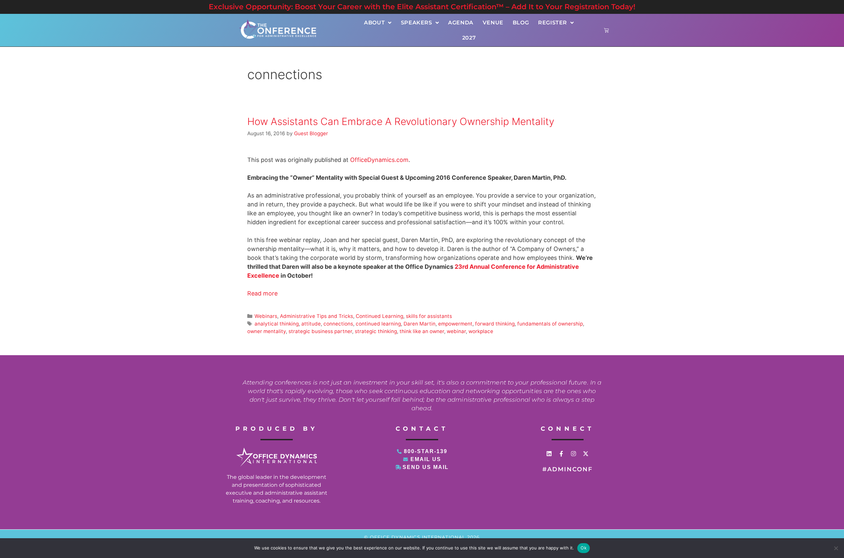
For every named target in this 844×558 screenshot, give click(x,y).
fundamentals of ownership (550, 324)
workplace (480, 331)
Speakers (416, 22)
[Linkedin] (549, 453)
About (374, 22)
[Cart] (606, 30)
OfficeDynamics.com (379, 159)
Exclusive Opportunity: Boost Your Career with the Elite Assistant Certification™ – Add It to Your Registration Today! (422, 6)
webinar (456, 331)
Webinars (266, 316)
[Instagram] (573, 453)
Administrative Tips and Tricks (316, 316)
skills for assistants (429, 316)
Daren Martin (420, 324)
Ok (584, 547)
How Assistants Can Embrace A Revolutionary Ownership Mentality (400, 121)
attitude (311, 324)
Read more (262, 293)
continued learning (378, 324)
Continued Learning (379, 316)
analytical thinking (277, 324)
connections (338, 324)
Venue (493, 22)
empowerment (455, 324)
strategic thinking (376, 331)
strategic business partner (320, 331)
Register (552, 22)
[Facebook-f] (561, 453)
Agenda (460, 22)
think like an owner (422, 331)
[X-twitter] (585, 453)
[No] (835, 548)
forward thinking (495, 324)
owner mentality (266, 331)
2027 (469, 38)
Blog (521, 22)
